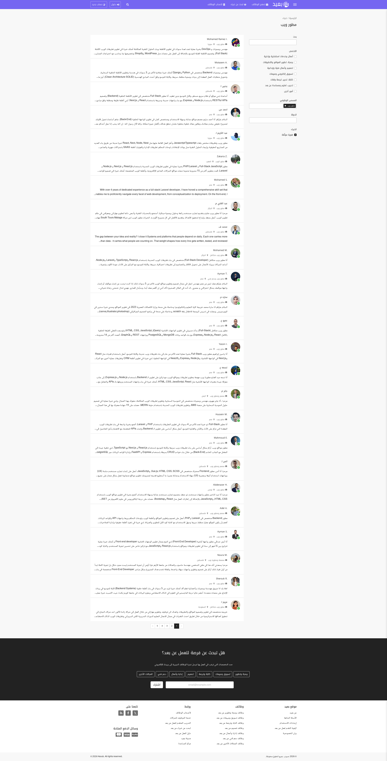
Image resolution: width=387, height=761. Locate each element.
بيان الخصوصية (290, 733)
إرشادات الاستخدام (288, 723)
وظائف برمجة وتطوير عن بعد (231, 713)
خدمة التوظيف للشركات (180, 718)
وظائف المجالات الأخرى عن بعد (230, 744)
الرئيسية (293, 18)
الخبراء (294, 129)
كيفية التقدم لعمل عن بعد (286, 728)
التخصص (293, 51)
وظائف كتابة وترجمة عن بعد (231, 723)
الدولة (294, 115)
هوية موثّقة (287, 135)
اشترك (156, 684)
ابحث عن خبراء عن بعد (181, 728)
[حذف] (286, 105)
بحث (295, 37)
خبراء (285, 18)
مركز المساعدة (184, 744)
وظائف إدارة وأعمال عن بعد (231, 733)
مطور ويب (220, 44)
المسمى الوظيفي (288, 100)
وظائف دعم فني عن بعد (233, 739)
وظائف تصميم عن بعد (234, 728)
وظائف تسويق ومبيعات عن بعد (230, 718)
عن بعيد (293, 713)
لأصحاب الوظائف (183, 713)
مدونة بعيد (186, 739)
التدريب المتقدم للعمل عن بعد (178, 723)
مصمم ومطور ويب (217, 396)
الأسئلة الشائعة (290, 718)
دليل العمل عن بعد (183, 733)
